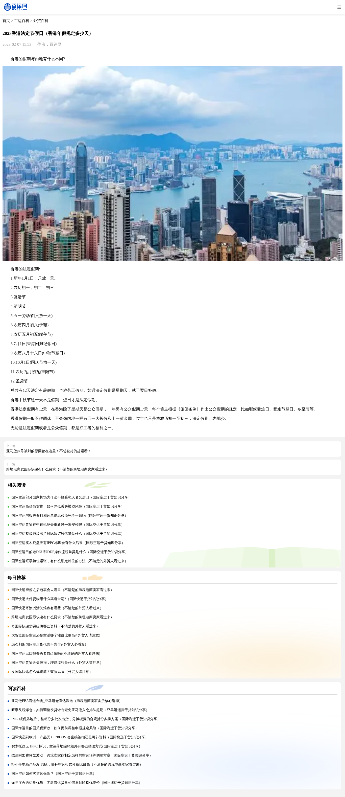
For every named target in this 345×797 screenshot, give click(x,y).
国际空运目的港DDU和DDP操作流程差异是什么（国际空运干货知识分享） (70, 552)
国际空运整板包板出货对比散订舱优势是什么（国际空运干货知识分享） (68, 534)
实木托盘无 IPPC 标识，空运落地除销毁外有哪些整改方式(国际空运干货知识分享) (75, 746)
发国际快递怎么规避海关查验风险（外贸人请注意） (52, 672)
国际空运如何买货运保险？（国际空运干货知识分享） (53, 774)
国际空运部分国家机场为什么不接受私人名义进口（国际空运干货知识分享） (71, 497)
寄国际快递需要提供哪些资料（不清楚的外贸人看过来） (55, 626)
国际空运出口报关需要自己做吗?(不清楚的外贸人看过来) (55, 653)
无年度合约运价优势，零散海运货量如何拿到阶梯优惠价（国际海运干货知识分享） (76, 783)
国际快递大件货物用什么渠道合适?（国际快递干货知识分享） (59, 599)
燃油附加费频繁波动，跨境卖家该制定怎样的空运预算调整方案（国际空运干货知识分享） (82, 755)
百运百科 (21, 21)
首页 (6, 21)
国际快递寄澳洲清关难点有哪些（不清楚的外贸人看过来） (57, 608)
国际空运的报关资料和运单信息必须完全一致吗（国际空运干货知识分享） (69, 515)
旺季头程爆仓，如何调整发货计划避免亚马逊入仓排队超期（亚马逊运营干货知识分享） (80, 710)
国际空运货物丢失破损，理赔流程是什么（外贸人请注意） (57, 663)
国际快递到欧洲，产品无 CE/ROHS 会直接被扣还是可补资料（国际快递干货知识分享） (80, 737)
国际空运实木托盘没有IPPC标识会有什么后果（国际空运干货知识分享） (68, 543)
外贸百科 (40, 21)
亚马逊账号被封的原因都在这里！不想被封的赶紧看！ (48, 451)
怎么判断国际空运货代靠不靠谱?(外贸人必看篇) (48, 644)
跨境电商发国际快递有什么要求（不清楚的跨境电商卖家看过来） (57, 469)
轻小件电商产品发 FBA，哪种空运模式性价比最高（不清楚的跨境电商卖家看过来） (77, 764)
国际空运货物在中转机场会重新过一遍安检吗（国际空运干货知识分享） (68, 525)
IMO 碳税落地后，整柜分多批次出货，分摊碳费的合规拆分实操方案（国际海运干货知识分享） (86, 719)
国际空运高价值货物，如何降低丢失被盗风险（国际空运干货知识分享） (68, 506)
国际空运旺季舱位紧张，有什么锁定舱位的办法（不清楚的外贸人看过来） (69, 561)
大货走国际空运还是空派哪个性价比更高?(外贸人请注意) (55, 635)
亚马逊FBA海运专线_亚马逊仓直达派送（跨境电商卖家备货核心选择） (66, 701)
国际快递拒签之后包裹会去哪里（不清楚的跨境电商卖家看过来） (62, 590)
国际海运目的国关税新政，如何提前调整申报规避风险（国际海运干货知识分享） (75, 728)
